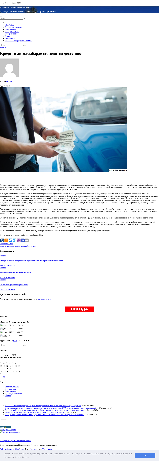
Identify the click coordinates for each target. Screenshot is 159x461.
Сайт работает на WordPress (12, 449)
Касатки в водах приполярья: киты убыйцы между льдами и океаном (34, 412)
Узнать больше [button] (22, 457)
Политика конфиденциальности (18, 40)
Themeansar (47, 449)
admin (9, 81)
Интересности (11, 34)
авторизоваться (44, 299)
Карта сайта (10, 38)
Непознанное (10, 29)
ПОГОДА (9, 25)
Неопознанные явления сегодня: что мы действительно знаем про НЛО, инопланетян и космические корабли (51, 408)
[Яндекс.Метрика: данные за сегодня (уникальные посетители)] (8, 430)
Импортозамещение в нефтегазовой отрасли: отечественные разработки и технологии (31, 261)
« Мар (2, 377)
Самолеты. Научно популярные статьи (14, 285)
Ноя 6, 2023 (5, 278)
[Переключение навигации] (1, 16)
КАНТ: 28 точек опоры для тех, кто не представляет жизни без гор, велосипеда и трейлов (43, 406)
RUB (15, 340)
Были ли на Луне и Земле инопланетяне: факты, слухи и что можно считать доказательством (44, 410)
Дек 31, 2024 (5, 265)
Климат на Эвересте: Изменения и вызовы (15, 273)
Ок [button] (145, 456)
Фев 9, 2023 (5, 289)
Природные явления (13, 27)
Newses (33, 449)
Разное (8, 36)
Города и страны (12, 32)
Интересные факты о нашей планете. (15, 7)
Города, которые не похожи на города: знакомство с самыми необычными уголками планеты (44, 415)
